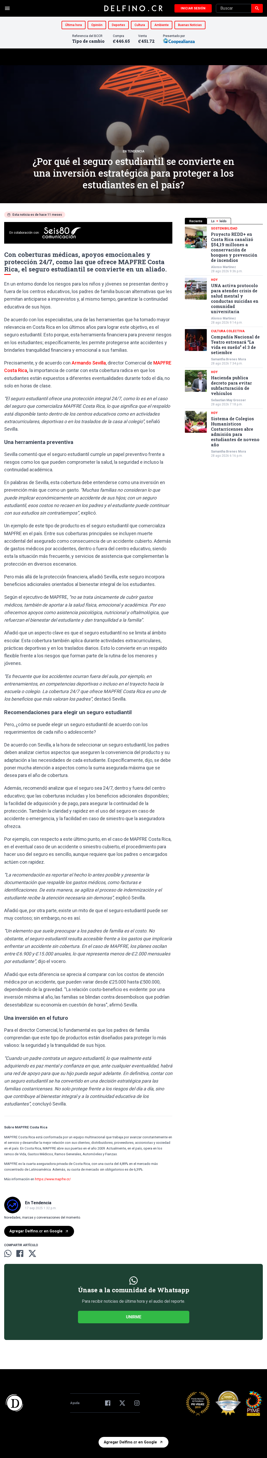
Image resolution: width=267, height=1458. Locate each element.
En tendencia (133, 151)
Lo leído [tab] (219, 221)
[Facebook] (108, 1403)
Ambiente (161, 25)
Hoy (214, 280)
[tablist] (224, 221)
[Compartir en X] (32, 1253)
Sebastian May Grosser (228, 400)
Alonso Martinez (223, 267)
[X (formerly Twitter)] (122, 1403)
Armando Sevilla (89, 363)
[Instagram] (137, 1403)
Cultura (140, 25)
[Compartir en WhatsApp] (7, 1253)
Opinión (96, 25)
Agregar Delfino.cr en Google (36, 1231)
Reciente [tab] (195, 221)
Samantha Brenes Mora (228, 359)
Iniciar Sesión (193, 8)
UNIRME (133, 1316)
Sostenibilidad (224, 228)
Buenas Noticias (190, 25)
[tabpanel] (224, 342)
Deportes (118, 25)
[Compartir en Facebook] (20, 1253)
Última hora (73, 25)
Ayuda (75, 1403)
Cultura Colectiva (228, 331)
